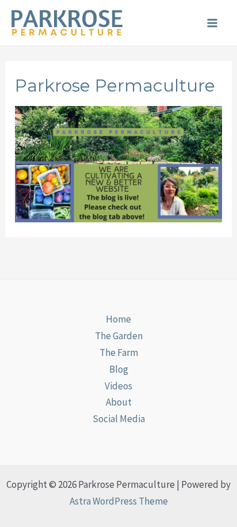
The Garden (119, 335)
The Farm (119, 352)
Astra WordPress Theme (119, 501)
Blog (118, 369)
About (119, 402)
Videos (118, 386)
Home (118, 319)
